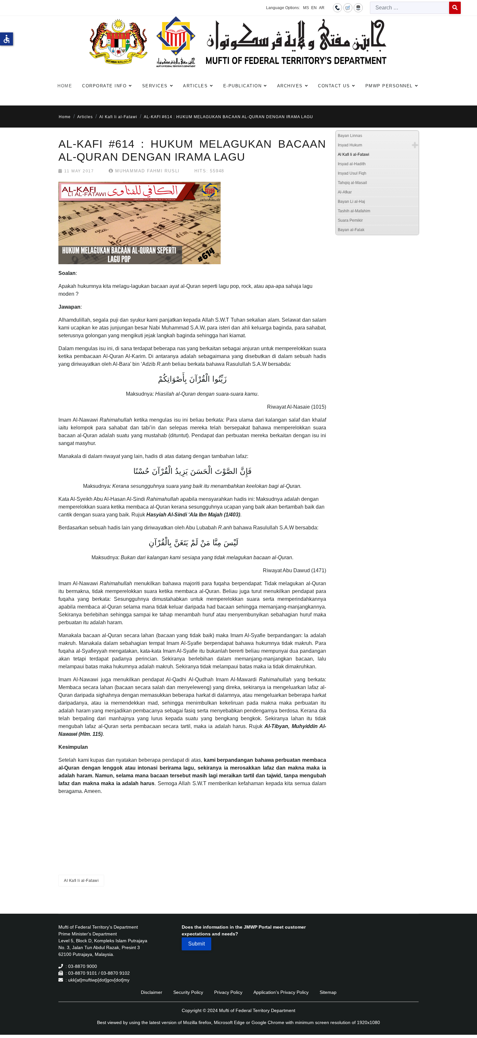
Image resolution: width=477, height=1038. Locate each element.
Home (64, 85)
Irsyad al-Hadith (352, 164)
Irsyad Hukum (350, 145)
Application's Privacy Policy (281, 992)
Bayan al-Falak (351, 230)
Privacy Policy (228, 992)
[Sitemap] (358, 7)
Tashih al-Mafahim (354, 211)
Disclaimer (151, 992)
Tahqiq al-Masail (352, 182)
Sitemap (328, 992)
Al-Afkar (345, 192)
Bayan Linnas (350, 135)
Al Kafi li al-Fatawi (81, 880)
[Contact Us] (337, 7)
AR (321, 8)
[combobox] (409, 8)
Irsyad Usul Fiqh (352, 173)
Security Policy (188, 992)
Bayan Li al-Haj (351, 201)
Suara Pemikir (350, 220)
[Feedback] (348, 7)
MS (306, 8)
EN (314, 8)
